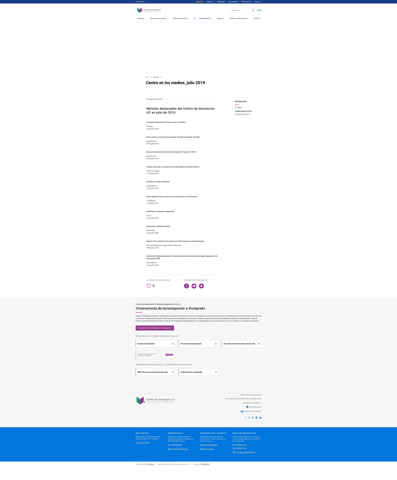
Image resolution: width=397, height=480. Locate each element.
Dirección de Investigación (199, 344)
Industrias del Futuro (180, 18)
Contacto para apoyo (210, 445)
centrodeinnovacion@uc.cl (252, 403)
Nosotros (140, 18)
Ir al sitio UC (140, 1)
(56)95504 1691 (240, 445)
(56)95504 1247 (240, 448)
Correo (258, 1)
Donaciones (233, 1)
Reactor (151, 464)
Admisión (199, 1)
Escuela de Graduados (156, 344)
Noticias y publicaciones (238, 18)
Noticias (156, 77)
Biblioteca (220, 1)
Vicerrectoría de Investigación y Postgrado (154, 328)
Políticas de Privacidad (250, 411)
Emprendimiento (205, 18)
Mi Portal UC (246, 1)
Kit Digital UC (205, 464)
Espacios (220, 18)
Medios (210, 1)
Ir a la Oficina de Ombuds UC (245, 452)
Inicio (147, 77)
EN (260, 10)
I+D (195, 18)
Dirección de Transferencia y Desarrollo (242, 344)
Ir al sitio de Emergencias (179, 449)
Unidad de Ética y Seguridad (199, 372)
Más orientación (208, 449)
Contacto (256, 18)
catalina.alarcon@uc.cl (243, 114)
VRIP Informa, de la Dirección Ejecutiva (156, 372)
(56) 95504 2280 (255, 407)
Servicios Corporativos (158, 18)
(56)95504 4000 (144, 443)
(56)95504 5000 (176, 445)
